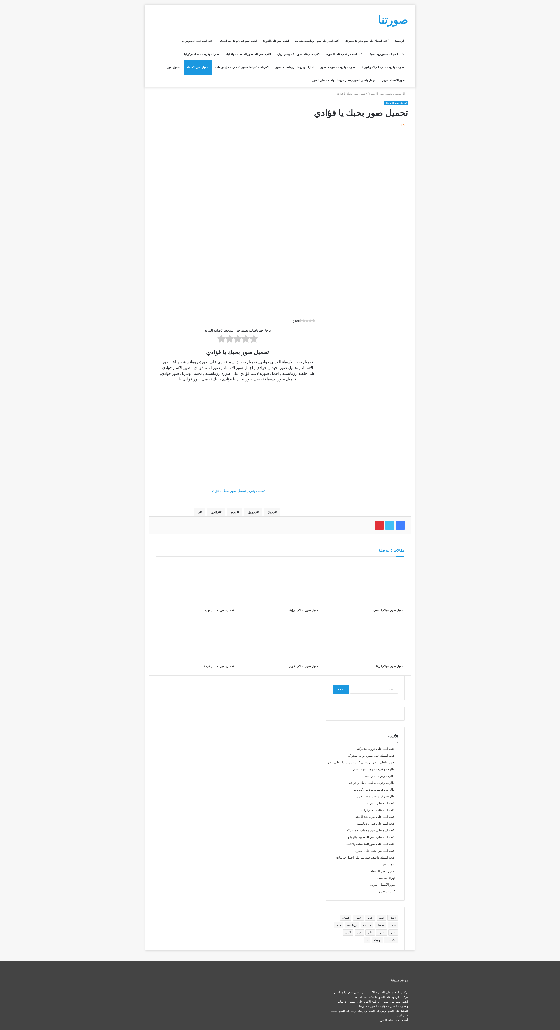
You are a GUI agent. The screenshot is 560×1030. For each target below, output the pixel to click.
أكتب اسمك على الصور (394, 1020)
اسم (381, 917)
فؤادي (214, 512)
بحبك (270, 512)
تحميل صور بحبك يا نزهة (219, 666)
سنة (338, 925)
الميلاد (345, 917)
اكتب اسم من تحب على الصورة (345, 54)
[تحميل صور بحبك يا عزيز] (280, 639)
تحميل (252, 512)
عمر (359, 932)
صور (233, 512)
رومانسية (352, 925)
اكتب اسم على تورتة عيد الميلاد (238, 40)
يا (199, 512)
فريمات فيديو (386, 891)
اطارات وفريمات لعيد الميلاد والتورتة (383, 67)
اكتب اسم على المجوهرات (198, 40)
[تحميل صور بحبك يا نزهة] (195, 639)
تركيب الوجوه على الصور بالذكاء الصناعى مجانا (380, 997)
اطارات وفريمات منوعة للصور (338, 67)
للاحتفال (391, 940)
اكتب (370, 917)
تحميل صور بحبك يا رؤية (304, 610)
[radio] (254, 340)
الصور (358, 917)
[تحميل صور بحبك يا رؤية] (280, 583)
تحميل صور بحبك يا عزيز (304, 666)
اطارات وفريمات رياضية (379, 776)
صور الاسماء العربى (393, 80)
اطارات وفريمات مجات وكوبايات (201, 54)
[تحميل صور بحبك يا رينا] (365, 639)
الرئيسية (400, 40)
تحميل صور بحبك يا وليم (219, 610)
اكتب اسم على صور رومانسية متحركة (317, 40)
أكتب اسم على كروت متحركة (376, 749)
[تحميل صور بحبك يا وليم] (195, 583)
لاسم (348, 932)
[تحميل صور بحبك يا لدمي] (365, 583)
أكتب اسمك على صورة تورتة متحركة (366, 40)
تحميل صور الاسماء (198, 67)
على (370, 932)
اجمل (393, 917)
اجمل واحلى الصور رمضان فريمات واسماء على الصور (343, 80)
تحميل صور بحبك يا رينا (390, 666)
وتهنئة (377, 940)
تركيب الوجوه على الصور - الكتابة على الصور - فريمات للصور (371, 992)
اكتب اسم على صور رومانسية (387, 54)
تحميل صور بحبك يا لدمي (388, 610)
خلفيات (367, 925)
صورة (381, 932)
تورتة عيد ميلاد (386, 878)
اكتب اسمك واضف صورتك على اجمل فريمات (242, 67)
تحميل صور (173, 67)
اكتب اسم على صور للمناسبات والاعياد (248, 54)
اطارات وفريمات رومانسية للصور (294, 67)
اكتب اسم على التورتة (276, 40)
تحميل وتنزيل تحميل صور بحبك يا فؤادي (237, 491)
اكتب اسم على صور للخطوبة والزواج (298, 54)
